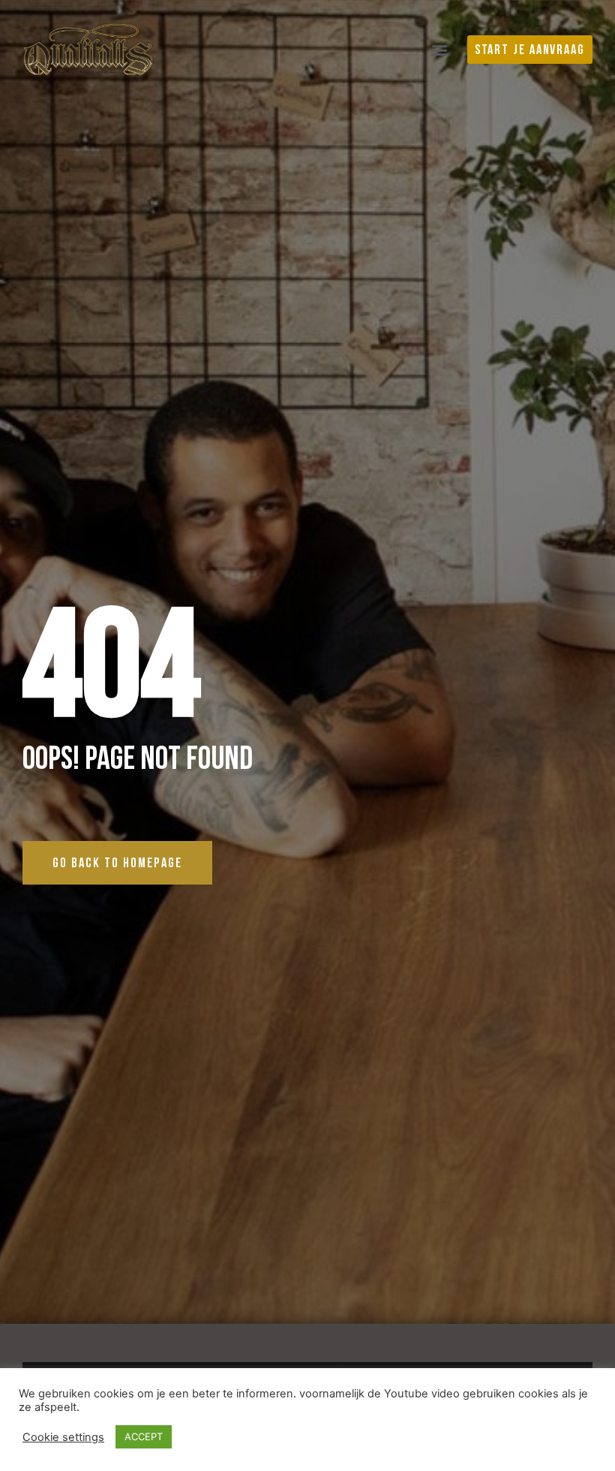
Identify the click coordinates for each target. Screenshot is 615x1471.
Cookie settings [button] (63, 1437)
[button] (440, 49)
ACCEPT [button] (143, 1436)
